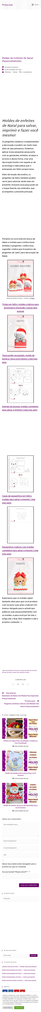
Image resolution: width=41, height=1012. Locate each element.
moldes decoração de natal (20, 672)
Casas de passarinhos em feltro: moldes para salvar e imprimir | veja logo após (18, 499)
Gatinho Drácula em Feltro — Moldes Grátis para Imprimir (19, 966)
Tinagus (32, 298)
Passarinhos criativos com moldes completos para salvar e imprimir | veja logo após (20, 550)
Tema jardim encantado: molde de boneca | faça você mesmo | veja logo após (19, 358)
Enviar (33, 955)
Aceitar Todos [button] (19, 1007)
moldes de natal (7, 672)
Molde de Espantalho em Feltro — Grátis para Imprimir (18, 977)
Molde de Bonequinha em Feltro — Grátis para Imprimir (18, 970)
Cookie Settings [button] (8, 1007)
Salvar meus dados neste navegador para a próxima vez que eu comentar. (19, 865)
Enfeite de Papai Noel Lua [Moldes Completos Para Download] (20, 742)
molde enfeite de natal (12, 670)
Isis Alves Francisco (11, 67)
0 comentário (27, 72)
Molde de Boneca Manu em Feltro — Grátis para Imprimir (19, 980)
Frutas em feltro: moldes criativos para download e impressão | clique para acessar (20, 307)
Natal (15, 72)
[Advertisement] (20, 35)
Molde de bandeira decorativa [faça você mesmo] (20, 774)
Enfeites (8, 72)
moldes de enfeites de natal (28, 670)
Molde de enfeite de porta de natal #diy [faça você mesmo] (20, 807)
